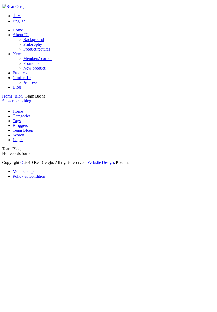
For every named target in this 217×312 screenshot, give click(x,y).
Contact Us (22, 77)
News (17, 54)
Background (33, 39)
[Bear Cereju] (14, 6)
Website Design (101, 162)
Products (20, 73)
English (19, 21)
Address (30, 82)
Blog (17, 87)
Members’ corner (37, 58)
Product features (36, 49)
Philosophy (32, 44)
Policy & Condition (29, 176)
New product (34, 68)
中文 (17, 15)
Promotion (32, 63)
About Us (21, 35)
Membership (23, 171)
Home (18, 30)
